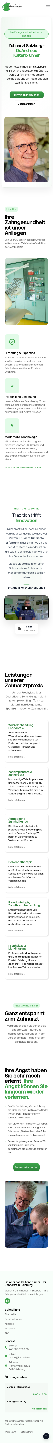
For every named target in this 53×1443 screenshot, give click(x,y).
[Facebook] (7, 1301)
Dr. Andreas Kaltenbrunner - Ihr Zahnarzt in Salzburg (25, 1283)
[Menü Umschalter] (48, 7)
